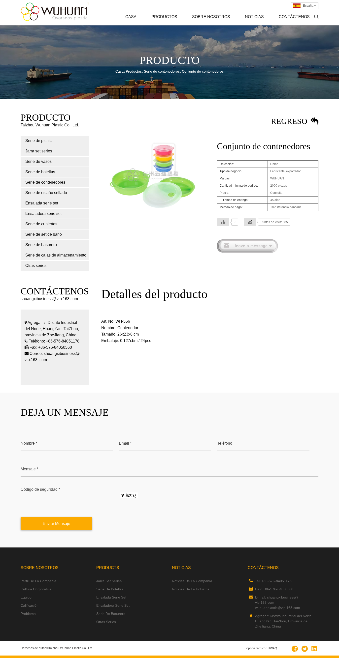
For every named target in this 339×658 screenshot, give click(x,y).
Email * (125, 443)
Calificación (29, 605)
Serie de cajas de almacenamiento (55, 255)
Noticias (254, 17)
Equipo (26, 597)
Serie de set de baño (43, 234)
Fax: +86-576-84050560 (274, 589)
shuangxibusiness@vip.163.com (49, 299)
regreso (290, 121)
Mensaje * (29, 469)
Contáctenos (294, 17)
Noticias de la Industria (190, 589)
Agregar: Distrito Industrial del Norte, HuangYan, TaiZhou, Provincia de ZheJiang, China (283, 621)
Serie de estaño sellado (46, 193)
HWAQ (272, 648)
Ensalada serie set (41, 203)
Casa (130, 17)
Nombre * (29, 443)
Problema (28, 614)
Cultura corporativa (36, 589)
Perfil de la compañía (214, 24)
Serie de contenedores (162, 71)
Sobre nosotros (211, 17)
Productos (164, 17)
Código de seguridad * (40, 489)
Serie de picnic (173, 24)
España (308, 5)
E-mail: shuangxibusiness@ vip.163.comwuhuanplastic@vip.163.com (277, 602)
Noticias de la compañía (267, 24)
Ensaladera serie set (43, 213)
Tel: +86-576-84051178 (273, 581)
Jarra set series (38, 151)
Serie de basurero (41, 245)
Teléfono (224, 443)
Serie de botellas (40, 172)
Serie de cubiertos (41, 224)
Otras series (35, 265)
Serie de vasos (38, 161)
